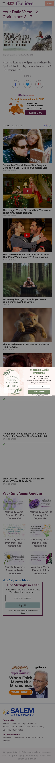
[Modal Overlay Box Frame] (27, 381)
